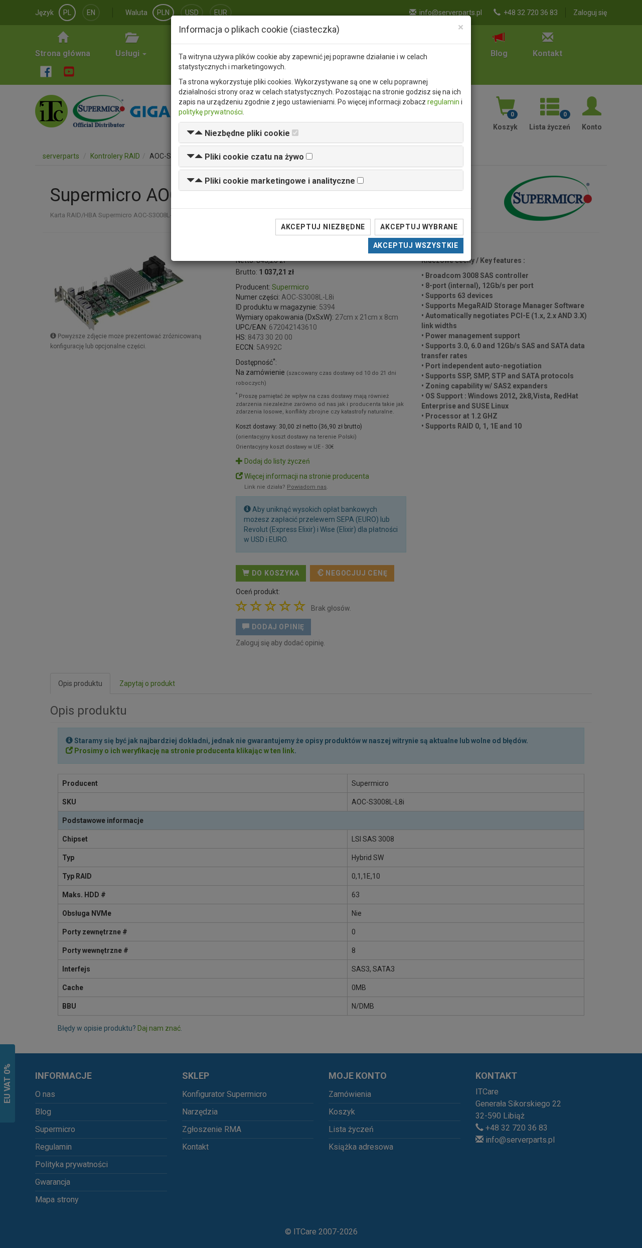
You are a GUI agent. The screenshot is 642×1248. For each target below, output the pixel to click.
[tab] (321, 132)
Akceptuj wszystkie (415, 245)
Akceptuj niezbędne (323, 227)
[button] (238, 133)
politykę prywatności (211, 112)
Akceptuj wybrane (419, 227)
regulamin (443, 102)
